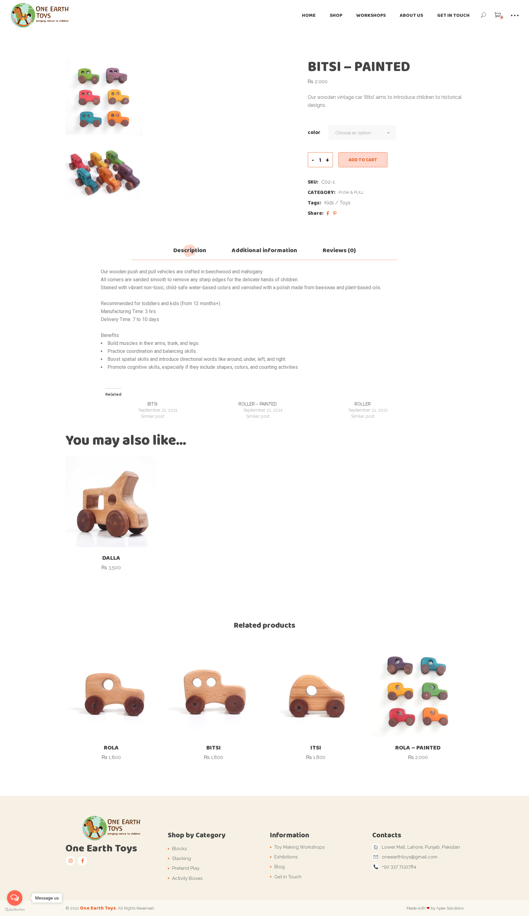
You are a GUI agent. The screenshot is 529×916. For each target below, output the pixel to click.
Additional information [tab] (264, 250)
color (314, 132)
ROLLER (363, 404)
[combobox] (362, 132)
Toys (345, 203)
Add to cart (363, 159)
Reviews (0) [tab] (339, 250)
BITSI (152, 404)
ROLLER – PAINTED (257, 404)
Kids (329, 203)
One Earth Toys (98, 907)
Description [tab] (189, 250)
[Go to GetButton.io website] (14, 910)
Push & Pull (351, 192)
